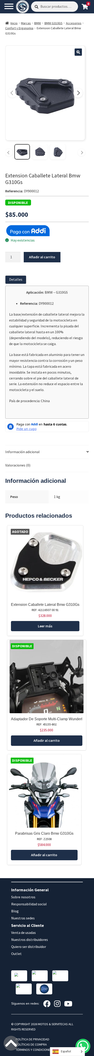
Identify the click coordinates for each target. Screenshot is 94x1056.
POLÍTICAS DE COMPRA (31, 1044)
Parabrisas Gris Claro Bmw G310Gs (44, 833)
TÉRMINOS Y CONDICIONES (34, 1050)
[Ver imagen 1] (22, 151)
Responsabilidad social (29, 904)
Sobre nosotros (23, 897)
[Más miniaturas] (81, 152)
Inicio (14, 23)
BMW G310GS (53, 23)
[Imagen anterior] (12, 92)
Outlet (16, 953)
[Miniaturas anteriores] (9, 152)
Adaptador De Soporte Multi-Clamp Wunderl (46, 719)
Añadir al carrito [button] (47, 740)
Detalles (15, 279)
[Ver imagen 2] (40, 151)
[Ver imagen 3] (57, 151)
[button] (78, 52)
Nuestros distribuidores (29, 939)
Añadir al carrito (42, 257)
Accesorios (73, 23)
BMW (37, 23)
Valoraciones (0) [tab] (17, 465)
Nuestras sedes (23, 918)
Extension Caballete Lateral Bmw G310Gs (45, 605)
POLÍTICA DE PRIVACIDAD (32, 1039)
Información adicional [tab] (22, 451)
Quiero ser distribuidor (28, 946)
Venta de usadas (23, 932)
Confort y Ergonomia (19, 28)
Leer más (45, 626)
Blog (15, 911)
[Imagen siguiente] (78, 92)
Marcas (26, 23)
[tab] (16, 279)
